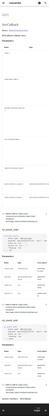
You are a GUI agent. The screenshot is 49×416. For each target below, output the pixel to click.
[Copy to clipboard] (44, 236)
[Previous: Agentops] (4, 409)
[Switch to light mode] (39, 3)
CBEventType (25, 238)
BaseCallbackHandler (18, 30)
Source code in (21, 217)
